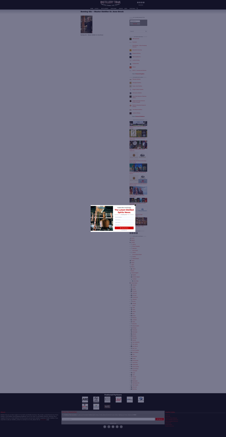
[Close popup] (135, 205)
